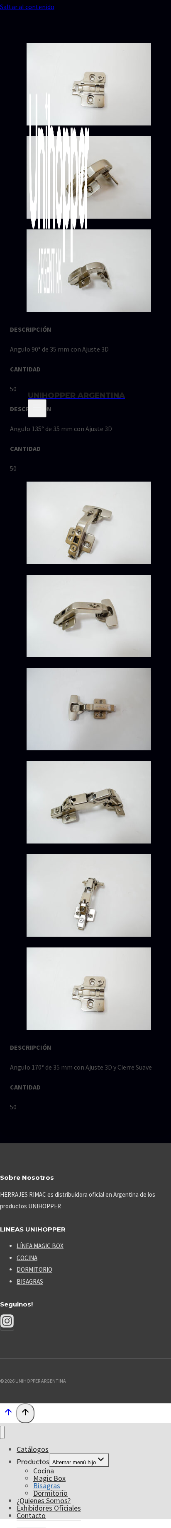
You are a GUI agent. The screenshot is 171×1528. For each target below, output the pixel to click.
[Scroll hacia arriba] (8, 1414)
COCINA (27, 1258)
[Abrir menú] (37, 408)
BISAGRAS (30, 1281)
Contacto (31, 1515)
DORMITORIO (34, 1269)
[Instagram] (7, 1324)
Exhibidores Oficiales (49, 1508)
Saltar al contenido (27, 6)
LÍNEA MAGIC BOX (40, 1246)
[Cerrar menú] (2, 1432)
